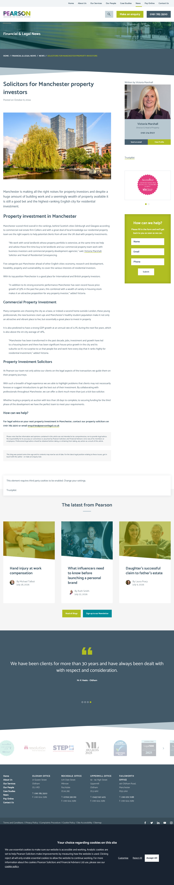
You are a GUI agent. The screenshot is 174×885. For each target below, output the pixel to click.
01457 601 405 (99, 797)
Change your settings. (75, 481)
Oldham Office (41, 776)
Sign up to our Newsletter (97, 613)
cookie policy (12, 866)
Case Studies (126, 3)
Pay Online (150, 3)
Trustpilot (130, 158)
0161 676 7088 (127, 797)
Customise (123, 858)
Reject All (137, 858)
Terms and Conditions (13, 823)
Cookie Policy (69, 823)
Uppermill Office (101, 776)
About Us (82, 3)
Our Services (96, 3)
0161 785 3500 (158, 14)
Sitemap (98, 823)
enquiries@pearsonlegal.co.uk (43, 426)
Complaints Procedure (50, 823)
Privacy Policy (32, 823)
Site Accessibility (84, 823)
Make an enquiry (130, 14)
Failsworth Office (126, 778)
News (138, 3)
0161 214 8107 (148, 133)
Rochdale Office (71, 776)
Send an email (136, 142)
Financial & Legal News (24, 56)
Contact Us (164, 3)
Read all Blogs (71, 613)
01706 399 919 (69, 797)
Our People (111, 3)
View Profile (159, 142)
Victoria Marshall (92, 251)
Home (71, 3)
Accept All (151, 858)
